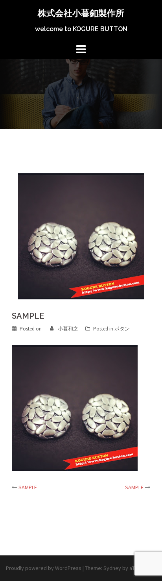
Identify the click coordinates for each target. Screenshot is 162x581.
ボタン (122, 328)
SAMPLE (27, 487)
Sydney (112, 568)
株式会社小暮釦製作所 (81, 13)
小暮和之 (68, 328)
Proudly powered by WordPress (43, 568)
